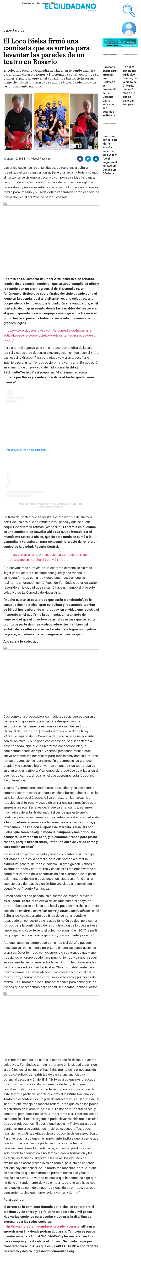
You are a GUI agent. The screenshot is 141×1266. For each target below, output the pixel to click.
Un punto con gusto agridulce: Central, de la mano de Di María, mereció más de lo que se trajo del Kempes (130, 85)
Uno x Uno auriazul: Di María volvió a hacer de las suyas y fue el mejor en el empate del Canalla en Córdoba (109, 155)
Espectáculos (13, 30)
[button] (80, 159)
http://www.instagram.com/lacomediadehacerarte (41, 1226)
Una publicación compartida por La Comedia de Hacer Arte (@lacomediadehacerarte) (50, 505)
